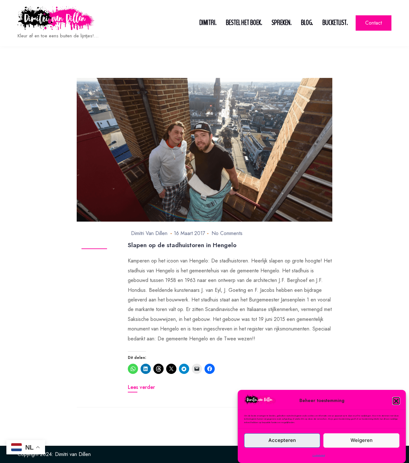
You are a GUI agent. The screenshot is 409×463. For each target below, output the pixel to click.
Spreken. (281, 22)
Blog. (307, 22)
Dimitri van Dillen (149, 233)
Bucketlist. (335, 22)
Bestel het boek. (244, 22)
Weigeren (362, 440)
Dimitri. (207, 22)
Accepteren (282, 440)
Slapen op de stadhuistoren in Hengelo (182, 245)
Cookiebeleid (319, 455)
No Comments (227, 233)
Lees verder (141, 387)
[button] (396, 401)
